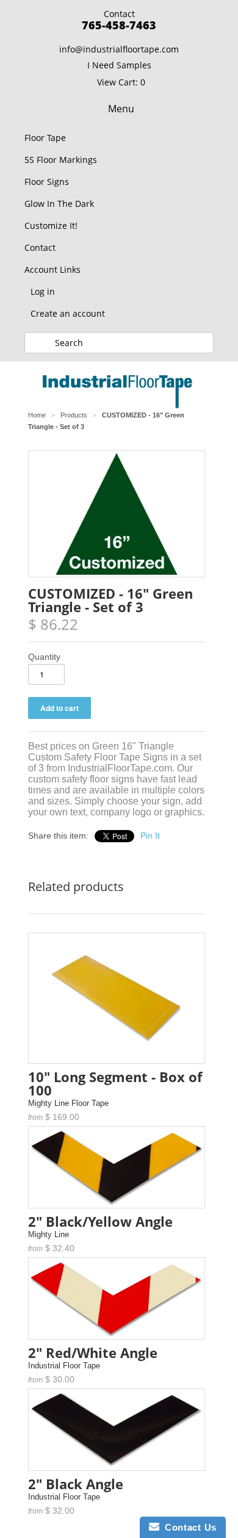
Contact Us (188, 1527)
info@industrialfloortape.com (119, 49)
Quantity (44, 657)
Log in (43, 291)
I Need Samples (119, 65)
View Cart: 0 (121, 82)
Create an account (68, 313)
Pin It (150, 835)
